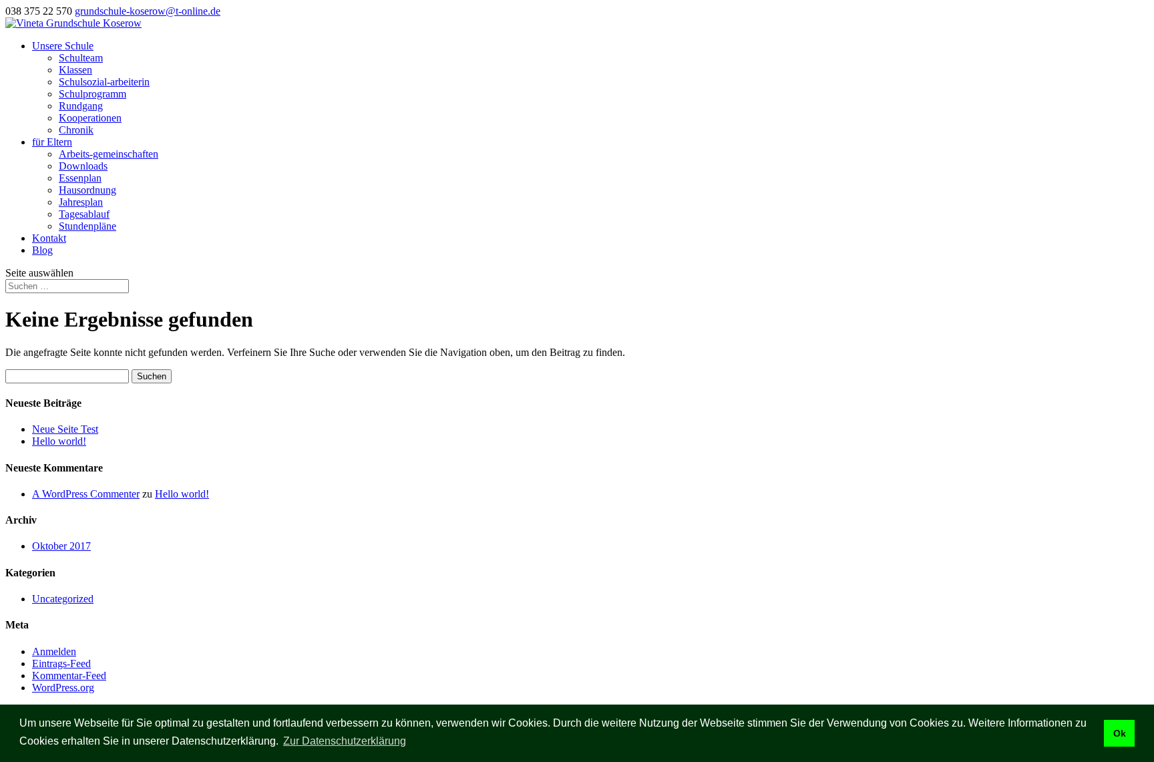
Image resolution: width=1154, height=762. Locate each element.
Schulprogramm (92, 94)
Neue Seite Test (65, 429)
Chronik (76, 130)
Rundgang (81, 106)
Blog (42, 250)
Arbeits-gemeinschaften (108, 154)
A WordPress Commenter (86, 494)
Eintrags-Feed (61, 663)
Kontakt (49, 238)
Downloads (83, 166)
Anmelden (54, 651)
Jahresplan (81, 202)
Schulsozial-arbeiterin (104, 81)
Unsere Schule (62, 45)
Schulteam (81, 57)
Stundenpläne (87, 226)
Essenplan (80, 178)
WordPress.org (63, 687)
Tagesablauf (84, 214)
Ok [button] (1119, 733)
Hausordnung (87, 190)
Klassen (75, 69)
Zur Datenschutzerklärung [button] (344, 741)
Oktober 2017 (61, 546)
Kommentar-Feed (69, 675)
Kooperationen (90, 118)
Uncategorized (62, 598)
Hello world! (59, 441)
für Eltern (52, 142)
